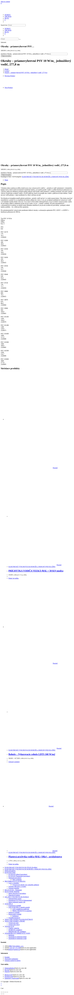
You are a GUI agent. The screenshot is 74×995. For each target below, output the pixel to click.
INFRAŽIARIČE (10, 871)
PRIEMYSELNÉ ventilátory (17, 931)
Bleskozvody (9, 975)
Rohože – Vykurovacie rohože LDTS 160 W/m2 (31, 754)
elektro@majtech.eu (14, 949)
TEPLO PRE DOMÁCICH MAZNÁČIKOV (19, 919)
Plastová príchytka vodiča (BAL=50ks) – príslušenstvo (35, 856)
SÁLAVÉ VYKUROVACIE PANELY (17, 897)
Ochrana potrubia (13, 888)
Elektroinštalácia (10, 968)
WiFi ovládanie (17, 879)
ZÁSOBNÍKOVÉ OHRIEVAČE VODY (17, 933)
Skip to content (5, 1)
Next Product (9, 87)
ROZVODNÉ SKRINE (12, 892)
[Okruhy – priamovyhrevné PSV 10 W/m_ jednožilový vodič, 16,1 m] (9, 97)
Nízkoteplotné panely (14, 898)
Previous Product (10, 76)
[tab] (39, 180)
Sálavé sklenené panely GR (16, 902)
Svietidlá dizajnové (14, 918)
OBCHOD (8, 30)
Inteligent (11, 935)
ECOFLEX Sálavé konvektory (17, 874)
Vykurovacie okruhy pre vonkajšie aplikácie (25, 885)
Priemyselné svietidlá (14, 914)
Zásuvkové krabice (14, 895)
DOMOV (8, 28)
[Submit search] (20, 39)
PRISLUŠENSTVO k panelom (22, 911)
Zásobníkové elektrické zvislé (17, 938)
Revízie (7, 970)
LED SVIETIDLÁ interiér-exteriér (19, 907)
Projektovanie (9, 976)
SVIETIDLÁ (9, 904)
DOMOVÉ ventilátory (15, 930)
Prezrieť (55, 468)
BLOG (7, 32)
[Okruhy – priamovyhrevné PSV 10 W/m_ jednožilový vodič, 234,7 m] (9, 86)
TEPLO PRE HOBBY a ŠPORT (15, 921)
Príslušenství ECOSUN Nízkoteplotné (20, 900)
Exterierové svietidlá (14, 905)
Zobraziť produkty (14, 762)
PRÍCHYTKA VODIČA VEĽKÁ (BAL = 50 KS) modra (35, 570)
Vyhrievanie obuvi (14, 924)
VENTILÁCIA (9, 926)
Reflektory (15, 916)
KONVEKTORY (10, 872)
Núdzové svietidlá (13, 912)
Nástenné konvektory (14, 878)
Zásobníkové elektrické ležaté (17, 937)
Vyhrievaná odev (13, 923)
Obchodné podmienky (11, 959)
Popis (6, 180)
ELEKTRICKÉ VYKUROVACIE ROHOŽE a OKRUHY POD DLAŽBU (45, 177)
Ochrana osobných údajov (13, 960)
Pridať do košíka (6, 56)
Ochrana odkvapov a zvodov (17, 886)
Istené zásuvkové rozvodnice (17, 893)
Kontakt (7, 957)
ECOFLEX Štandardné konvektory (19, 876)
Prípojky (7, 971)
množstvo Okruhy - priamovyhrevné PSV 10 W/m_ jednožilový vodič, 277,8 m (25, 54)
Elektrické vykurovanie (12, 978)
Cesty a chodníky (13, 883)
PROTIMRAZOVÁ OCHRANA (15, 881)
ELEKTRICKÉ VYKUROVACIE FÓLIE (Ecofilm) (21, 867)
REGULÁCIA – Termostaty (13, 890)
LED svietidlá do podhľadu (20, 909)
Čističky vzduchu (13, 928)
